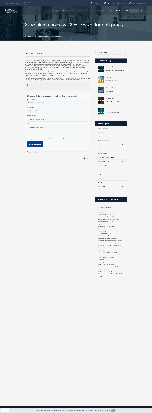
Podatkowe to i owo (111, 161)
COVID (41, 53)
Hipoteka (108, 219)
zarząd (100, 276)
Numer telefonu (32, 115)
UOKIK (99, 269)
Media (111, 145)
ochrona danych (102, 243)
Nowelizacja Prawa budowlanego (107, 238)
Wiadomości (111, 187)
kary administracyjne (103, 221)
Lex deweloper (101, 226)
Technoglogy (111, 178)
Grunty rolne (101, 219)
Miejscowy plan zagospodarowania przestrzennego (107, 230)
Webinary (111, 182)
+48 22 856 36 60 (121, 3)
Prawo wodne (117, 255)
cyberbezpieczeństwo (104, 207)
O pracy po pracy (111, 153)
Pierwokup (117, 245)
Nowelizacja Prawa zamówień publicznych (109, 240)
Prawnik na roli (111, 166)
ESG (113, 217)
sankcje (105, 257)
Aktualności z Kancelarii (111, 128)
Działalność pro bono (111, 140)
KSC (112, 221)
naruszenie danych (103, 233)
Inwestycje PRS (117, 219)
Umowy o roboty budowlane (105, 266)
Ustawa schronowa (108, 269)
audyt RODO (105, 205)
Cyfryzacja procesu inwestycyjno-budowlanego (107, 211)
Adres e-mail (31, 107)
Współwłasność (116, 274)
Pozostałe (114, 252)
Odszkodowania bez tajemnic (111, 157)
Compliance (111, 132)
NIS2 (111, 233)
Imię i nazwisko (31, 99)
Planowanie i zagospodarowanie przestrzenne (106, 249)
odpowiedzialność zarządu (105, 245)
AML (99, 205)
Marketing (110, 226)
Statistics (111, 257)
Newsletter (97, 3)
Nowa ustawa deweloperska (105, 236)
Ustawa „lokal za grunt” (104, 271)
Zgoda (113, 410)
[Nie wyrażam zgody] (150, 410)
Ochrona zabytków (113, 243)
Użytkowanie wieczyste (104, 274)
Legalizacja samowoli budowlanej (107, 224)
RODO (111, 174)
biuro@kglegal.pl (140, 3)
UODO (116, 266)
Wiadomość (30, 124)
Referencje (111, 170)
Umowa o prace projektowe (105, 264)
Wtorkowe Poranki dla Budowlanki (111, 191)
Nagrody (111, 149)
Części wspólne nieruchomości (106, 214)
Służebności (101, 259)
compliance (114, 205)
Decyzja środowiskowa (104, 217)
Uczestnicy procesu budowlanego (107, 262)
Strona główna (29, 36)
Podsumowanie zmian (104, 252)
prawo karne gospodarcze (105, 255)
